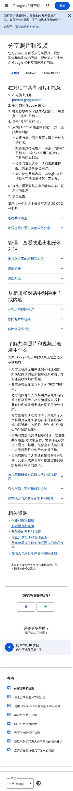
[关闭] (69, 16)
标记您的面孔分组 (25, 715)
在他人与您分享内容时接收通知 (34, 553)
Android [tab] (30, 73)
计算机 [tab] (15, 73)
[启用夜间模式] (38, 783)
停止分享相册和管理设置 (29, 537)
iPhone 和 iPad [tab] (51, 73)
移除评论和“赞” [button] (19, 329)
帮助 (10, 678)
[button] (6, 5)
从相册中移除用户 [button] (21, 309)
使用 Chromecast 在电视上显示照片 (37, 706)
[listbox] (20, 783)
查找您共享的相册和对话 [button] (26, 259)
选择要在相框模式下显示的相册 (34, 750)
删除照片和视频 (22, 526)
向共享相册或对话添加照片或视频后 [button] (32, 477)
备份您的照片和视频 (26, 532)
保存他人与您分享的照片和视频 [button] (31, 499)
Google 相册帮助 (27, 6)
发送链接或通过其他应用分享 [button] (29, 228)
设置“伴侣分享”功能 (27, 732)
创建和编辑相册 (22, 520)
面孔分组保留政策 (25, 724)
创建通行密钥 (26, 27)
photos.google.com (26, 100)
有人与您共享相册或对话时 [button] (27, 489)
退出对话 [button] (14, 279)
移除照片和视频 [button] (19, 319)
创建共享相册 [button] (17, 218)
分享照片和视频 (24, 688)
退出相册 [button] (14, 269)
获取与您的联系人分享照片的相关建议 (38, 741)
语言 (13, 778)
